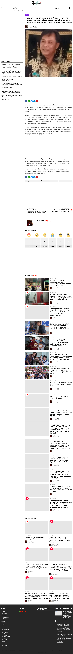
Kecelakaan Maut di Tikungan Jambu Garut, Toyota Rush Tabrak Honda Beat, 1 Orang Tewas (60, 539)
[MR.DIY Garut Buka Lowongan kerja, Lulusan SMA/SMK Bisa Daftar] (37, 386)
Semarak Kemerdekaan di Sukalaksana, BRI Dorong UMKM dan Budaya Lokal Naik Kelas (61, 371)
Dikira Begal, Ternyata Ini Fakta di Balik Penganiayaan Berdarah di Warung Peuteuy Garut (36, 567)
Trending (56, 8)
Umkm (3, 624)
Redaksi (53, 650)
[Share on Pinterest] (37, 101)
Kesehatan (6, 631)
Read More (60, 631)
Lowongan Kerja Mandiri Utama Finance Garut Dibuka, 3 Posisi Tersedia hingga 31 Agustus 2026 (61, 413)
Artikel (5, 628)
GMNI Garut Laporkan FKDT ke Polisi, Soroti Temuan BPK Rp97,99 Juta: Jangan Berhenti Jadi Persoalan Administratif (12, 72)
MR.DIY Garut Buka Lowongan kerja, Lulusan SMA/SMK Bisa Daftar (61, 384)
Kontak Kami (40, 650)
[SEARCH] (71, 8)
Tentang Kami (47, 650)
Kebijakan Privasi (60, 650)
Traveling (6, 645)
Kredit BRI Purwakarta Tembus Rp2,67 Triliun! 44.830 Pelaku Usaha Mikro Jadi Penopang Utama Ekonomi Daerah (60, 342)
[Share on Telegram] (34, 101)
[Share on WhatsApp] (29, 101)
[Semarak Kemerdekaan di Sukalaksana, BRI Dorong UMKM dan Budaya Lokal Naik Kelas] (37, 372)
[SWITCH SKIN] (69, 7)
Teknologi (6, 639)
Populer (15, 8)
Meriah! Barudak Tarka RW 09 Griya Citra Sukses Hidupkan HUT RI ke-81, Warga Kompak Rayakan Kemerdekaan (61, 297)
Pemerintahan (5, 617)
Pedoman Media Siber (42, 652)
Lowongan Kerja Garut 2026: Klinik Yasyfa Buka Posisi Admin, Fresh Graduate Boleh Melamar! (61, 489)
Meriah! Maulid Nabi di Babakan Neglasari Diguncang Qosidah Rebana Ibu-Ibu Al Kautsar (60, 283)
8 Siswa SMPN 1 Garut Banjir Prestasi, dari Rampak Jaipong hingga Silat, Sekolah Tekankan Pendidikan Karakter (36, 596)
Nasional (4, 615)
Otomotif (6, 633)
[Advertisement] (48, 88)
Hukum (3, 611)
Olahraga (6, 632)
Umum (35, 275)
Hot (36, 8)
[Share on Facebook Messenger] (32, 101)
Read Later (32, 180)
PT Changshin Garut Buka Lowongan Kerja (59, 397)
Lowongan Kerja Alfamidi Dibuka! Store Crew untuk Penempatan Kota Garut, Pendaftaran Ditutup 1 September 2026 (59, 312)
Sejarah (5, 638)
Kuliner (5, 644)
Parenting (6, 635)
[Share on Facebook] (26, 101)
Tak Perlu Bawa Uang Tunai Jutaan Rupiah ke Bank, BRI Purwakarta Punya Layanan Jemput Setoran (12, 91)
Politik (3, 621)
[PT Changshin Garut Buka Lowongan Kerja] (37, 401)
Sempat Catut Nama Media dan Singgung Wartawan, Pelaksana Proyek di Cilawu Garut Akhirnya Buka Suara (59, 596)
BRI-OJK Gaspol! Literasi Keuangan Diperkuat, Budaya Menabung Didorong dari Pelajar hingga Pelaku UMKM (61, 357)
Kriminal (5, 613)
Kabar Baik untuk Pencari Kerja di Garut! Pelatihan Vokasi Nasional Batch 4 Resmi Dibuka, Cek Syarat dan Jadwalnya (61, 474)
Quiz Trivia (4, 623)
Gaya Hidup (6, 629)
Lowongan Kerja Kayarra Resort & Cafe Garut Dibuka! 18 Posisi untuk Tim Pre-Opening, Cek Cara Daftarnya (60, 459)
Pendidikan (4, 618)
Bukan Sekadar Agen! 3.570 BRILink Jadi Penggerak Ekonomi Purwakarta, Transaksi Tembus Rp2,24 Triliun (60, 327)
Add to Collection (64, 180)
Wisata (3, 641)
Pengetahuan (7, 636)
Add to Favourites (47, 180)
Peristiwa (4, 620)
